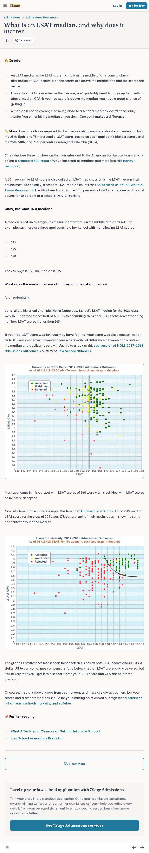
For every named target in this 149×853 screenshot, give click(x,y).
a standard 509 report (33, 161)
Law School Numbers (74, 351)
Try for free (136, 5)
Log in (117, 5)
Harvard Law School (97, 511)
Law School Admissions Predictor (37, 738)
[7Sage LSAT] (15, 6)
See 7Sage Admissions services (74, 825)
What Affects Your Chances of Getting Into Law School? (55, 731)
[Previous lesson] (134, 847)
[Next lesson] (142, 847)
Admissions (12, 17)
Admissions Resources (42, 17)
